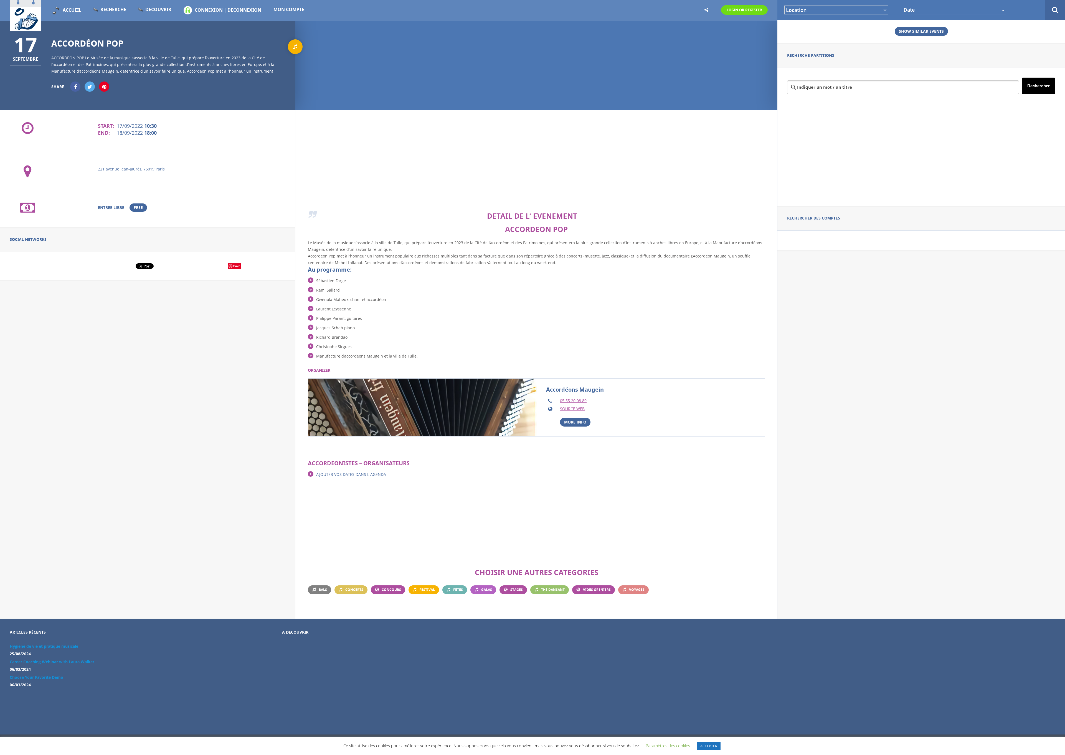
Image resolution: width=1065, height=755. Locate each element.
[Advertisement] (921, 159)
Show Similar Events (921, 31)
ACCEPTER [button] (708, 745)
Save (236, 266)
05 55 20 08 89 (573, 400)
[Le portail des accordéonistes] (25, 28)
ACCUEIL (72, 10)
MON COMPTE (288, 9)
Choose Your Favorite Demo (36, 677)
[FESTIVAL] (295, 46)
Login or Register (744, 9)
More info (575, 422)
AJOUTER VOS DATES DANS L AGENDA (351, 474)
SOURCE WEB (572, 408)
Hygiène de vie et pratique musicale (44, 646)
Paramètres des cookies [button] (668, 745)
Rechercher (1038, 85)
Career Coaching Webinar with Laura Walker (52, 661)
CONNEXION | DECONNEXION (228, 10)
